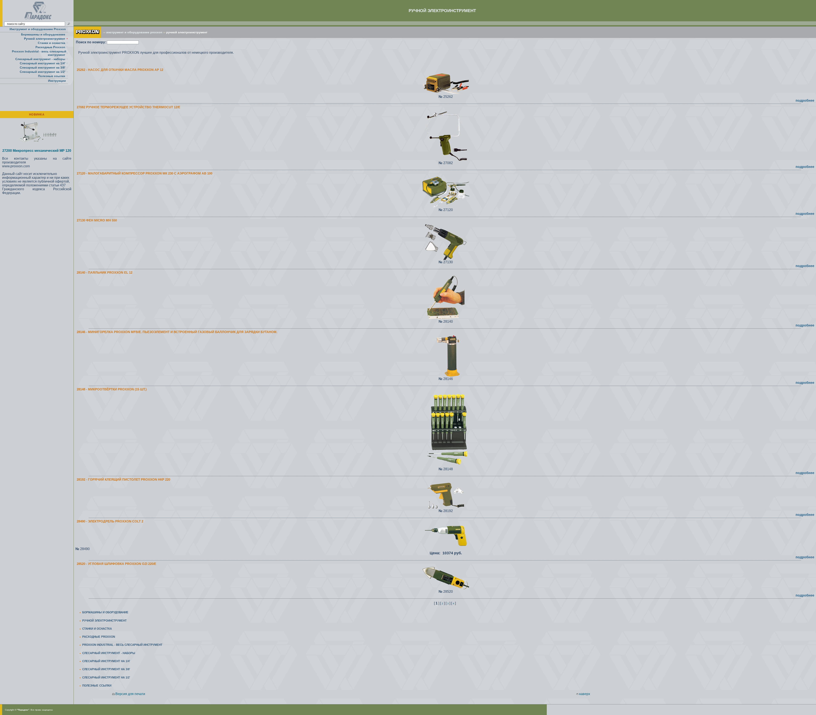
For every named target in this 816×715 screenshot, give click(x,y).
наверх (584, 694)
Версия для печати (130, 694)
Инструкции (57, 80)
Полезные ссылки (51, 76)
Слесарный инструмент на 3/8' (42, 67)
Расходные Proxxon (50, 47)
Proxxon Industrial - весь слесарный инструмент (39, 53)
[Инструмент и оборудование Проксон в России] (38, 20)
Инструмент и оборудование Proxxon (38, 29)
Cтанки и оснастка (51, 43)
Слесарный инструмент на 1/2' (42, 71)
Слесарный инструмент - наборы (40, 59)
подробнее (805, 100)
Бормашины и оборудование (43, 34)
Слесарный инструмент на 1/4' (42, 63)
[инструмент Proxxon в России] (87, 37)
